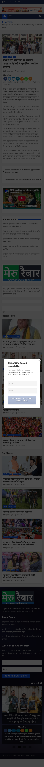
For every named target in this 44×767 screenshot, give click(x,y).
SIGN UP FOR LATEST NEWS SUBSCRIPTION (22, 400)
